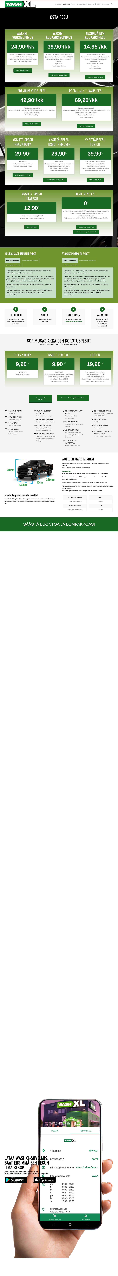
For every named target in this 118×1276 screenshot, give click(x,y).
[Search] (111, 4)
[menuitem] (57, 4)
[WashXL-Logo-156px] (20, 4)
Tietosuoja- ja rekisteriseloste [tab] (13, 265)
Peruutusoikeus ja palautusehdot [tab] (30, 260)
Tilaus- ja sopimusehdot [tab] (12, 260)
